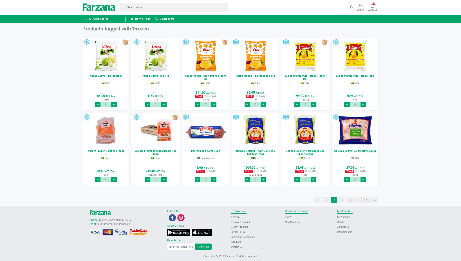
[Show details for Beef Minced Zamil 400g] (205, 131)
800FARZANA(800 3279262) (115, 220)
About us (236, 241)
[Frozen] (86, 42)
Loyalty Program (239, 227)
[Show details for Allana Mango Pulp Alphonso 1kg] (255, 56)
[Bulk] (125, 42)
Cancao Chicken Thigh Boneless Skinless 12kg (255, 152)
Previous (318, 200)
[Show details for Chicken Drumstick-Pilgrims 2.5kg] (355, 131)
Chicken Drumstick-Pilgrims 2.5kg (355, 151)
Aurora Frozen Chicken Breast (106, 151)
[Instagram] (181, 218)
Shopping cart (344, 232)
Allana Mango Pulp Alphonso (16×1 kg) (205, 77)
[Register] (351, 8)
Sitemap (235, 217)
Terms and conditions (242, 237)
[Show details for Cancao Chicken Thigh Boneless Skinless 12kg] (255, 131)
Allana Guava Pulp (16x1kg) (106, 75)
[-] (97, 104)
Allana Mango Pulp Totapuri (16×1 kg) (305, 77)
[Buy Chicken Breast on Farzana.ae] (105, 131)
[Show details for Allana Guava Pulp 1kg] (155, 56)
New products (292, 222)
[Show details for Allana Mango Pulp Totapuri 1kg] (355, 56)
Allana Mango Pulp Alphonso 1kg (255, 75)
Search (288, 217)
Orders (340, 222)
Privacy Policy (238, 232)
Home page (143, 18)
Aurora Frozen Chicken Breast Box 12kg (155, 152)
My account (343, 217)
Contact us (167, 18)
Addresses (343, 227)
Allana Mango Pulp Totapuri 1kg (355, 75)
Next (366, 200)
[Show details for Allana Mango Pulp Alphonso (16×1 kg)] (205, 56)
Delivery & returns (240, 222)
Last (375, 200)
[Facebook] (172, 218)
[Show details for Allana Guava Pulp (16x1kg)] (105, 56)
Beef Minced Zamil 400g (205, 151)
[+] (114, 104)
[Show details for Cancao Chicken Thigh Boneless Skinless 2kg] (305, 131)
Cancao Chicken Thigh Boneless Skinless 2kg (305, 152)
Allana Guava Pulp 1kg (156, 75)
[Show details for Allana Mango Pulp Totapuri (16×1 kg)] (305, 56)
